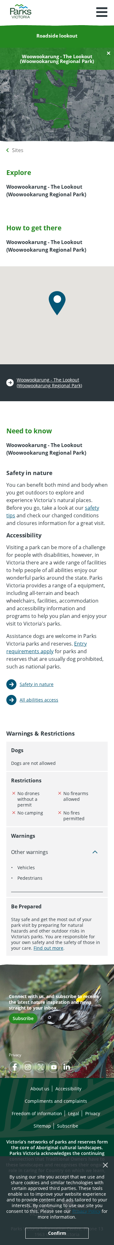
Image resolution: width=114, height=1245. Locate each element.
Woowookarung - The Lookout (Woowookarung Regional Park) (49, 382)
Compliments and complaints (56, 1101)
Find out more (48, 948)
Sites (17, 150)
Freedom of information (37, 1113)
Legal (73, 1113)
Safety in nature (37, 684)
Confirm (57, 1233)
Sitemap (42, 1126)
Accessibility (68, 1089)
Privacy (15, 1055)
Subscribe (23, 1018)
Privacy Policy (86, 1211)
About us (39, 1089)
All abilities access (39, 700)
